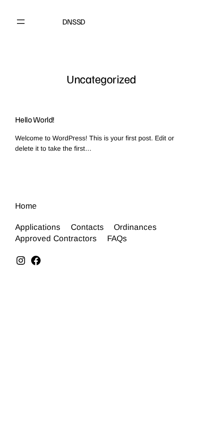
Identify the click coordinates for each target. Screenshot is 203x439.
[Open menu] (20, 21)
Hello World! (35, 119)
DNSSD (73, 21)
